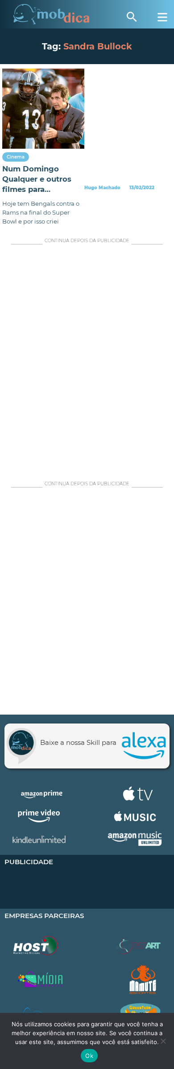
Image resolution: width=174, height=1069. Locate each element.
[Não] (162, 1040)
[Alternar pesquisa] (131, 17)
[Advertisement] (87, 360)
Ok (89, 1055)
